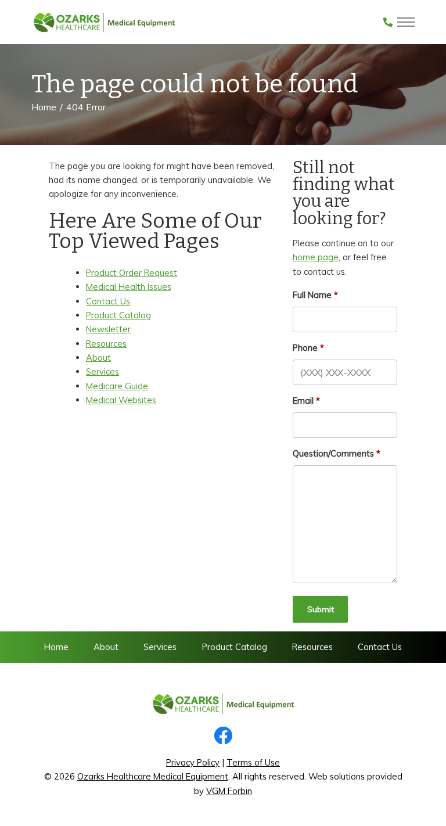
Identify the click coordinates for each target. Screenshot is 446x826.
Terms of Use (253, 762)
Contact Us (108, 301)
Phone (305, 347)
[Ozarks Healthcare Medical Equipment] (104, 22)
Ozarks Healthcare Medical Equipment (152, 776)
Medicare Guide (117, 386)
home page (316, 257)
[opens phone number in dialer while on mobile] (388, 22)
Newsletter (108, 329)
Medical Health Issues (128, 286)
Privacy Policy (193, 762)
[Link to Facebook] (223, 736)
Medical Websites (121, 399)
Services (102, 371)
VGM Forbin (229, 790)
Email (303, 400)
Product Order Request (131, 272)
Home (43, 107)
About (98, 357)
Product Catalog (118, 315)
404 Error (86, 107)
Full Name (312, 294)
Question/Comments (333, 453)
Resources (106, 343)
